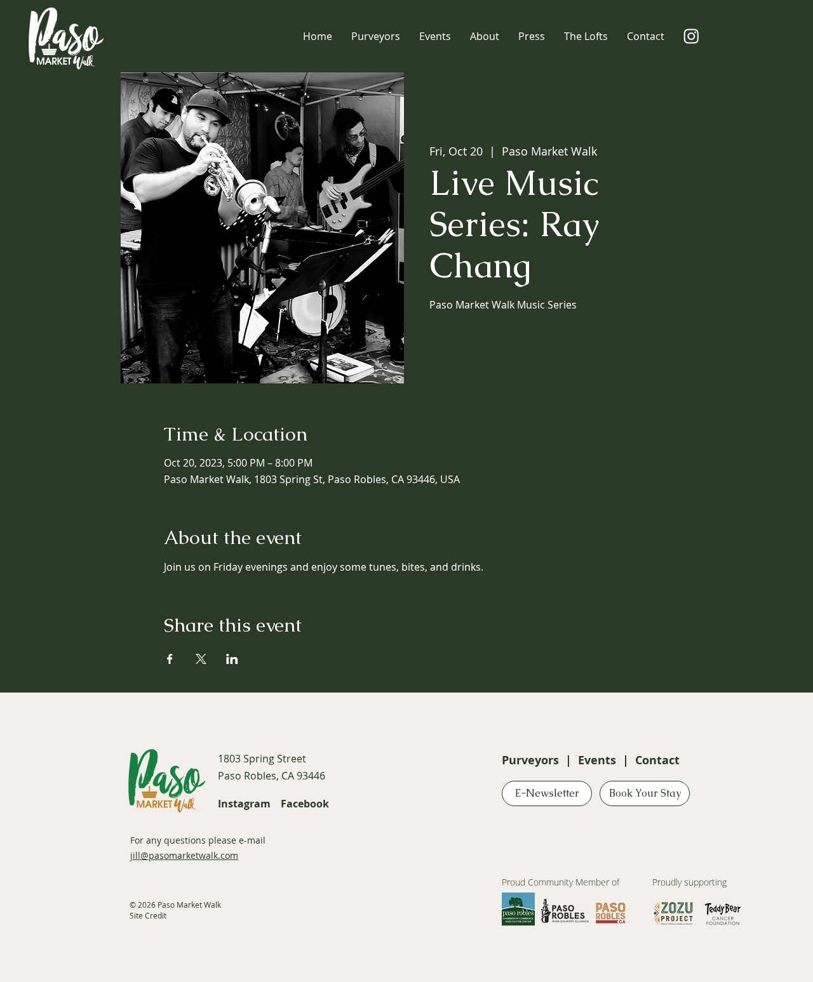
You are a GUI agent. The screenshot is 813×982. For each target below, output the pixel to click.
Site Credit (148, 915)
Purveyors (530, 760)
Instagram (244, 804)
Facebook (305, 804)
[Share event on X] (201, 659)
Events (597, 760)
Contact (657, 760)
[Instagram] (691, 36)
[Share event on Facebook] (170, 659)
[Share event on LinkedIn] (232, 659)
